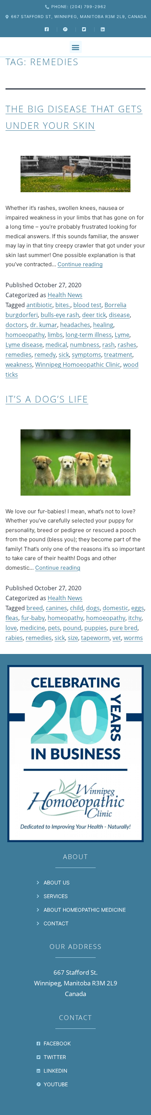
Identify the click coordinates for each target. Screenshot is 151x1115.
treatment (118, 355)
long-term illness (89, 335)
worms (133, 638)
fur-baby (33, 618)
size (73, 638)
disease (119, 315)
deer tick (94, 315)
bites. (62, 305)
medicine (32, 628)
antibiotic (39, 305)
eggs (137, 608)
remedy (45, 355)
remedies (18, 355)
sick (64, 355)
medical (56, 345)
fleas (11, 618)
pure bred (123, 628)
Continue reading (80, 264)
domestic (115, 608)
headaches (75, 325)
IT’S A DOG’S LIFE (46, 399)
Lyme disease (24, 345)
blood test (87, 305)
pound (72, 628)
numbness (84, 345)
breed (34, 608)
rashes (127, 345)
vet (117, 638)
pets (54, 628)
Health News (65, 295)
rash (108, 345)
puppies (95, 628)
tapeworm (95, 638)
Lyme (122, 335)
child (76, 608)
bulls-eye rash (60, 315)
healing (103, 325)
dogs (93, 608)
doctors (16, 325)
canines (56, 608)
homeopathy (65, 618)
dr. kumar (43, 325)
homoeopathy (25, 335)
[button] (76, 47)
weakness (18, 364)
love (11, 628)
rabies (14, 638)
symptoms (86, 355)
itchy (134, 618)
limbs (55, 335)
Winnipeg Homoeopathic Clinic (77, 364)
